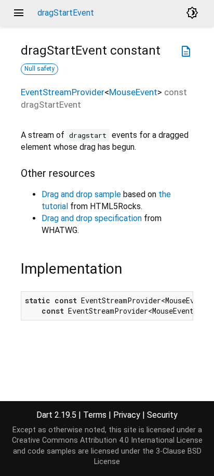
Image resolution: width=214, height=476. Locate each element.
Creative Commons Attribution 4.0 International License (107, 440)
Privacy (126, 415)
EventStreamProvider (62, 92)
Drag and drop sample (81, 194)
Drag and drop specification (92, 218)
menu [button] (18, 13)
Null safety (39, 68)
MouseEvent (133, 92)
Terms (94, 415)
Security (162, 415)
